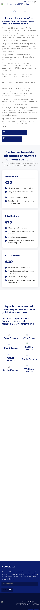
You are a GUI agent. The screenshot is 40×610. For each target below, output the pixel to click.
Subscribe (7, 590)
